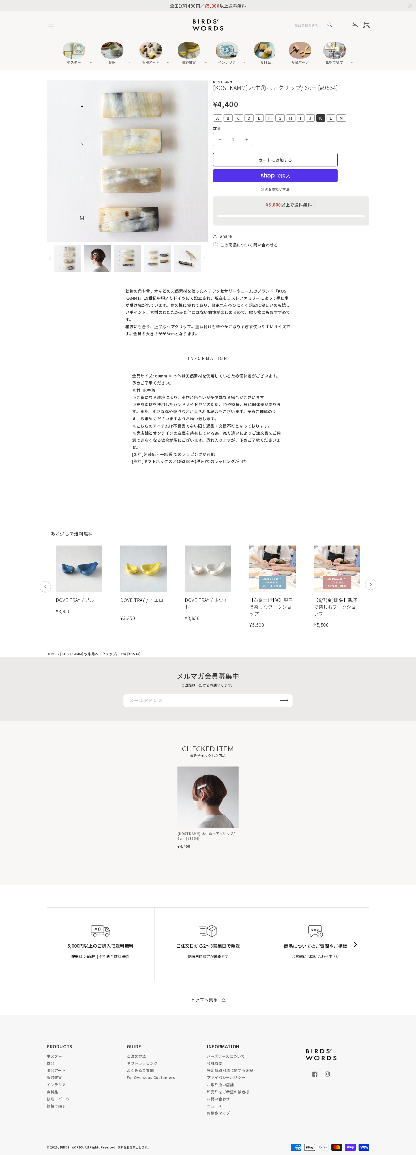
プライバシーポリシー (226, 1077)
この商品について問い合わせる (249, 245)
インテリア (56, 1084)
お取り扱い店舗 (220, 1084)
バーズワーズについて (226, 1056)
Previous (45, 586)
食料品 (52, 1091)
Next (370, 584)
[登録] (284, 700)
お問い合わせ (218, 1099)
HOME (52, 653)
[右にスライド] (204, 258)
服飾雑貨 (54, 1077)
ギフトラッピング (142, 1063)
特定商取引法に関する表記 (230, 1070)
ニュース (214, 1106)
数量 (217, 128)
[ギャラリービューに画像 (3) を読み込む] (127, 258)
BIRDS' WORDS (71, 1147)
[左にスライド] (50, 258)
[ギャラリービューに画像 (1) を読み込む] (67, 258)
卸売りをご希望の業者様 (228, 1091)
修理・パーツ (58, 1099)
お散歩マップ (218, 1113)
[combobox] (312, 25)
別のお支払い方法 (275, 189)
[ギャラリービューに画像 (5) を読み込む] (187, 258)
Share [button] (226, 236)
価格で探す (56, 1106)
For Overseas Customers (151, 1077)
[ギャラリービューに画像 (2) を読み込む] (97, 258)
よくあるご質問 (140, 1070)
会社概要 (214, 1063)
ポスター (54, 1056)
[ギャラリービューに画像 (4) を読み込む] (157, 258)
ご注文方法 (136, 1056)
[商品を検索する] (330, 25)
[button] (51, 25)
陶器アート (56, 1070)
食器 (50, 1063)
